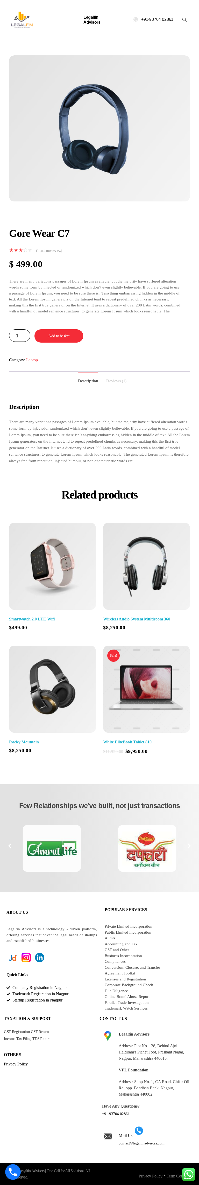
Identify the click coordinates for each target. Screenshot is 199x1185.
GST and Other (117, 950)
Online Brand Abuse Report (127, 996)
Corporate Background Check (129, 985)
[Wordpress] (26, 967)
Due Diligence (116, 991)
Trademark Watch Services (126, 1008)
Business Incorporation (123, 956)
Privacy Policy (150, 1176)
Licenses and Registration (125, 979)
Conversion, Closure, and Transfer (132, 967)
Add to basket (58, 336)
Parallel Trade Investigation (127, 1002)
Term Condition (180, 1176)
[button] (9, 845)
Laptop (32, 360)
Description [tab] (88, 381)
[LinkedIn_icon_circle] (39, 957)
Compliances (115, 961)
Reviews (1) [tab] (116, 381)
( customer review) (49, 251)
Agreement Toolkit (120, 973)
